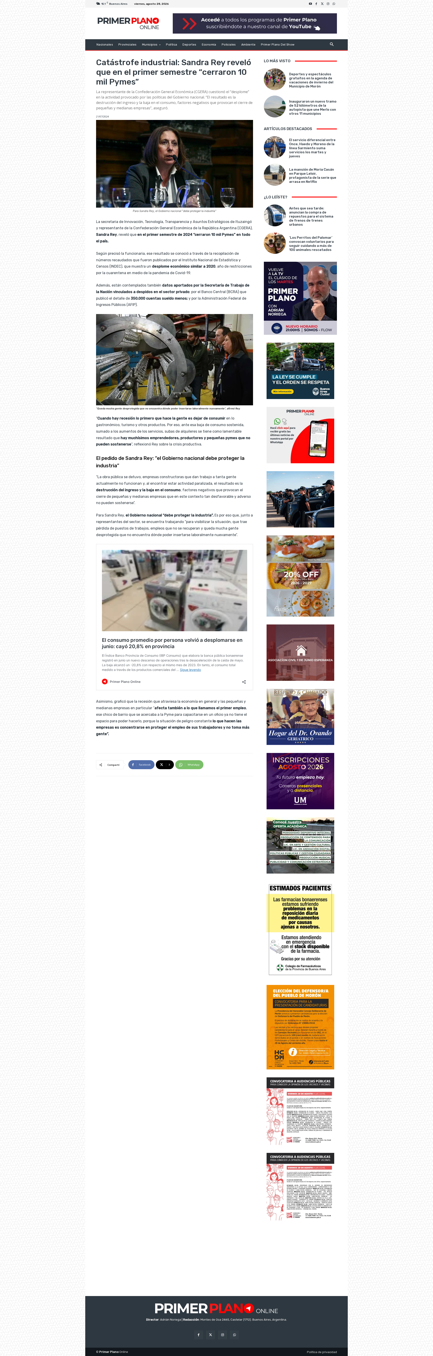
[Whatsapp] (334, 4)
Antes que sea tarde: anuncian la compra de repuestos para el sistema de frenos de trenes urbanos (311, 216)
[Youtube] (310, 4)
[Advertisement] (300, 1258)
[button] (331, 44)
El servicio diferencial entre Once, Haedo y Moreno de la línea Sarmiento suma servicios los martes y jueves (312, 148)
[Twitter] (322, 4)
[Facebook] (316, 4)
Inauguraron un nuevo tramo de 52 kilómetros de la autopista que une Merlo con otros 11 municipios (312, 107)
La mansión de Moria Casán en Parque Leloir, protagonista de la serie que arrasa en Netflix (312, 175)
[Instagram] (328, 4)
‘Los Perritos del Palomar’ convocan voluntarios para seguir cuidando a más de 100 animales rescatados (311, 244)
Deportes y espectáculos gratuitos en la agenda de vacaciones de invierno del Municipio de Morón (311, 80)
